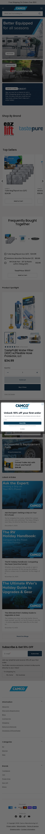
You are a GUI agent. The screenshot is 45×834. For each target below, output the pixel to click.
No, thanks (22, 429)
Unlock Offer (22, 423)
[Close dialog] (42, 404)
